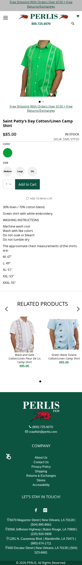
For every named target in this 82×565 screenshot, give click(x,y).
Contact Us (41, 462)
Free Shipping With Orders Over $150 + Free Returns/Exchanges (41, 4)
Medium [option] (8, 171)
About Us (41, 457)
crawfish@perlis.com (43, 431)
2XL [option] (32, 171)
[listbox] (41, 153)
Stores (41, 480)
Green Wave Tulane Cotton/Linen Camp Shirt (64, 356)
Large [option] (20, 171)
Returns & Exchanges (41, 475)
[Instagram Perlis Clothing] (45, 510)
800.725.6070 (41, 24)
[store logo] (43, 16)
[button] (39, 101)
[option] (7, 153)
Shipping (41, 471)
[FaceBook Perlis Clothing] (36, 510)
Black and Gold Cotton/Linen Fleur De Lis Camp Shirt (25, 358)
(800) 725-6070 (42, 427)
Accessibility (41, 484)
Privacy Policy (41, 466)
